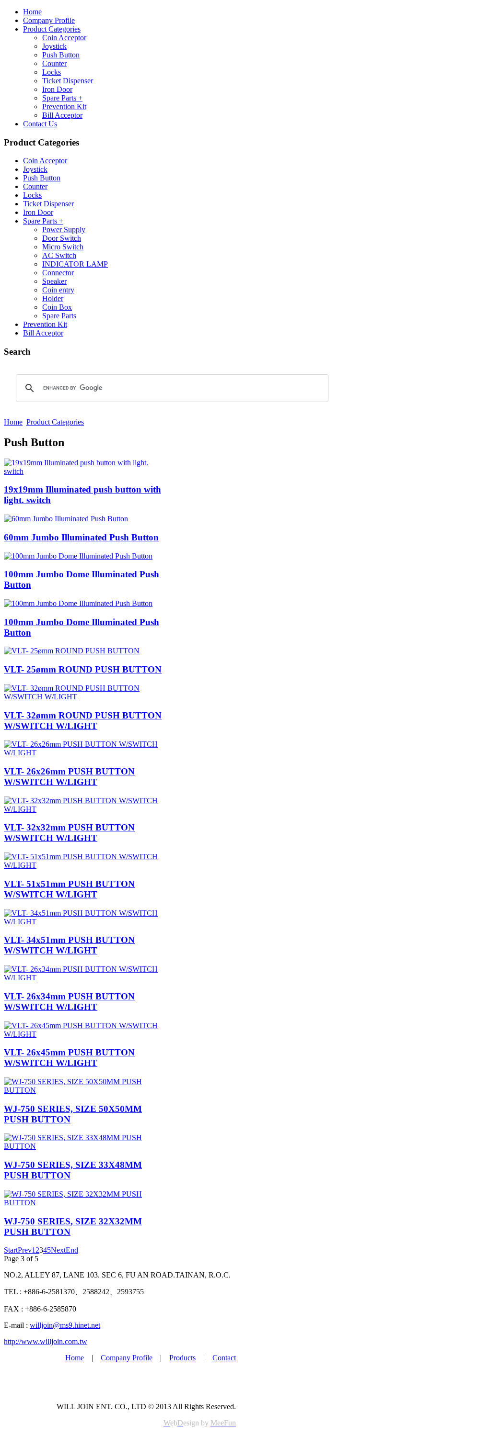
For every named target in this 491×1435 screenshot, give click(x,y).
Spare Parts (59, 316)
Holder (52, 298)
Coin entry (58, 290)
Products (182, 1358)
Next (58, 1250)
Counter (54, 63)
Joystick (54, 46)
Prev (25, 1250)
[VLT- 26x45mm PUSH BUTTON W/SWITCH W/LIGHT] (84, 1034)
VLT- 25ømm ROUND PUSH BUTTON (83, 669)
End (72, 1250)
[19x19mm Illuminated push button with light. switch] (84, 471)
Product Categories (52, 29)
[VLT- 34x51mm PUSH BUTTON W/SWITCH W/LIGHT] (84, 922)
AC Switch (59, 255)
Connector (58, 273)
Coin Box (57, 307)
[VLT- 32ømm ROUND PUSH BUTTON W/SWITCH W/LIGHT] (84, 697)
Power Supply (63, 229)
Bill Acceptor (62, 115)
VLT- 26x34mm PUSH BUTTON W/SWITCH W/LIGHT (69, 1001)
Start (11, 1250)
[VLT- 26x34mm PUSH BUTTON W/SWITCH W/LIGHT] (84, 978)
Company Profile (49, 20)
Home (32, 12)
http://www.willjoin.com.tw (45, 1341)
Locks (51, 72)
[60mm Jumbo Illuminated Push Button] (66, 519)
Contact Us (40, 124)
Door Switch (61, 238)
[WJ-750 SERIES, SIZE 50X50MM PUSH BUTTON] (84, 1090)
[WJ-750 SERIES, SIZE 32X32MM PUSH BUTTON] (84, 1203)
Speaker (54, 281)
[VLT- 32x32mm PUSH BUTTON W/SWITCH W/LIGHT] (84, 809)
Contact (224, 1358)
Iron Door (57, 89)
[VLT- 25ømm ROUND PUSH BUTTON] (72, 651)
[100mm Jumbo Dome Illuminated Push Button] (78, 556)
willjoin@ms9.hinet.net (65, 1325)
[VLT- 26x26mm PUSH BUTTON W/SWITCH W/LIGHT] (84, 753)
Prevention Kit (64, 106)
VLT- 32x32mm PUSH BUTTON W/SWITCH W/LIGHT (69, 832)
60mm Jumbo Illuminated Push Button (81, 537)
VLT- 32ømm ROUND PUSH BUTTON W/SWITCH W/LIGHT (83, 720)
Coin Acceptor (64, 38)
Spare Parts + (62, 98)
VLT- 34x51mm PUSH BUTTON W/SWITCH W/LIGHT (69, 945)
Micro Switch (62, 247)
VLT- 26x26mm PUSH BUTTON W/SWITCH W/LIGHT (69, 776)
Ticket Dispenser (67, 81)
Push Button (61, 55)
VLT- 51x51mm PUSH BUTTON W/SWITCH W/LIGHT (69, 889)
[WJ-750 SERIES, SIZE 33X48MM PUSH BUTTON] (84, 1146)
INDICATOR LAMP (75, 264)
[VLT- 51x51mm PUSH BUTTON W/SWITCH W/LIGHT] (84, 865)
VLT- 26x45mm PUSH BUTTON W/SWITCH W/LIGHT (69, 1057)
